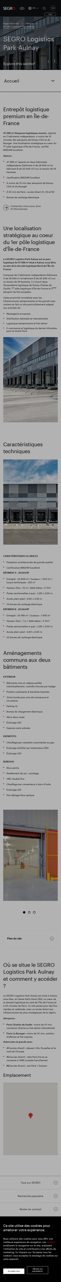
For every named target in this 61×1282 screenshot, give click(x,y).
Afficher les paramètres (37, 1270)
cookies (51, 1242)
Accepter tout (14, 1271)
